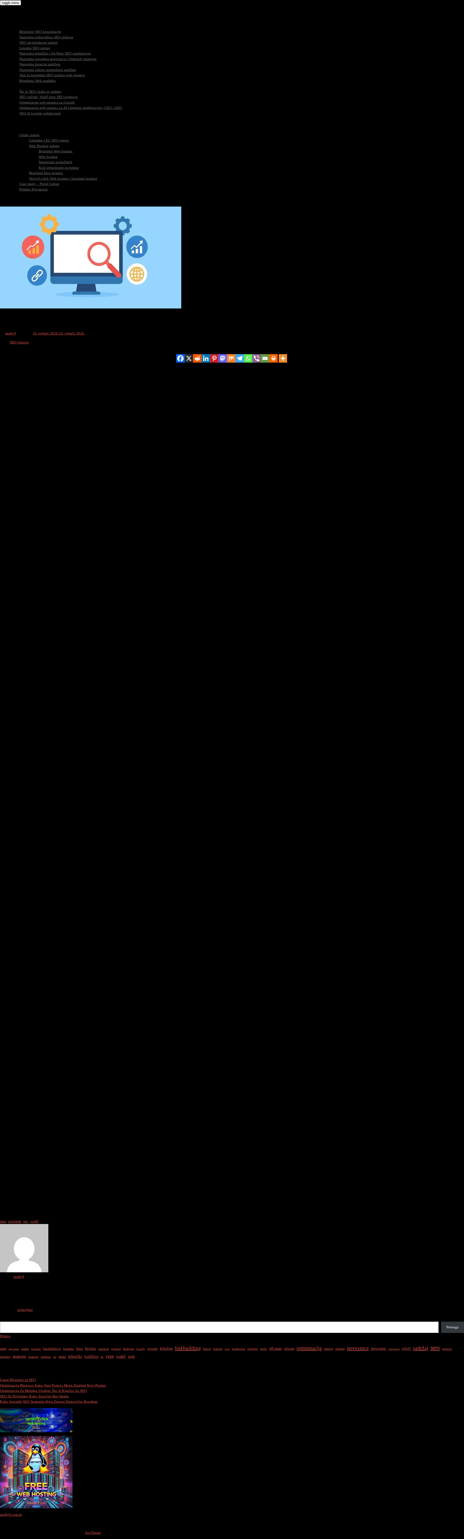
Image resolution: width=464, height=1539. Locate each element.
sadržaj (420, 1348)
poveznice (358, 1348)
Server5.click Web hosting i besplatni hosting (63, 178)
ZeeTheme (93, 1533)
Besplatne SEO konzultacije (40, 32)
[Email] (265, 358)
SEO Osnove (19, 342)
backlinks (68, 1349)
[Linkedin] (206, 358)
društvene (128, 1349)
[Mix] (231, 358)
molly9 (10, 333)
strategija (19, 1356)
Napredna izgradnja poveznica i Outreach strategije (58, 59)
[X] (189, 358)
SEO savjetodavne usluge (38, 42)
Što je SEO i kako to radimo (40, 91)
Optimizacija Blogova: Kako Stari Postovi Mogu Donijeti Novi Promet (53, 1385)
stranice (5, 1357)
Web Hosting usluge (44, 146)
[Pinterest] (214, 358)
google (152, 1348)
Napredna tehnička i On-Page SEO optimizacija (55, 53)
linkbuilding (188, 1348)
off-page (275, 1348)
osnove (328, 1349)
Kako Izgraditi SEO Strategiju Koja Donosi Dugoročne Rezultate (49, 1401)
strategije (33, 1357)
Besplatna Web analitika (37, 81)
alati (3, 1221)
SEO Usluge (19, 26)
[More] (283, 358)
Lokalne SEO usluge (34, 48)
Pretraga (6, 1319)
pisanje (340, 1349)
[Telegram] (239, 358)
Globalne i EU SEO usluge (49, 140)
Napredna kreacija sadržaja (39, 64)
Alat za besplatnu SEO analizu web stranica (52, 75)
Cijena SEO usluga (24, 119)
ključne (166, 1348)
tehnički (75, 1356)
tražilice (91, 1356)
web (131, 1356)
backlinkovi (52, 1349)
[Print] (273, 358)
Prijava (5, 1336)
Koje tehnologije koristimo (59, 168)
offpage (289, 1349)
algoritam (13, 1349)
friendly (140, 1349)
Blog (13, 195)
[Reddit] (197, 358)
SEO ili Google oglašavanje (40, 113)
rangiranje (394, 1349)
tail (54, 1357)
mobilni (252, 1349)
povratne (378, 1348)
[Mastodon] (222, 358)
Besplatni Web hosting (55, 151)
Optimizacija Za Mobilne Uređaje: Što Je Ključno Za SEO (43, 1391)
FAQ (13, 124)
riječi (406, 1348)
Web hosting (48, 157)
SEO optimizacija (23, 86)
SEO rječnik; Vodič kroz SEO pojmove (48, 97)
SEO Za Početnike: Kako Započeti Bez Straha (34, 1396)
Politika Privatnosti (33, 189)
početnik (14, 1221)
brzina (90, 1348)
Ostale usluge (29, 135)
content (116, 1349)
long (227, 1349)
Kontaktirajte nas (22, 200)
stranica (447, 1349)
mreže (263, 1349)
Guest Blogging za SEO (18, 1380)
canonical (103, 1349)
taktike (62, 1357)
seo (25, 1221)
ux (102, 1357)
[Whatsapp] (248, 358)
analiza (25, 1349)
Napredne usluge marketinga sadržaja (47, 70)
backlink (36, 1349)
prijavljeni (25, 1310)
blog (79, 1349)
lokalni (218, 1349)
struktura (46, 1357)
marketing (238, 1349)
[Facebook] (180, 358)
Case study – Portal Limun (39, 184)
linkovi (207, 1349)
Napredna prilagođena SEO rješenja (46, 37)
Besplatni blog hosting (46, 173)
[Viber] (256, 358)
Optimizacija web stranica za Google (47, 102)
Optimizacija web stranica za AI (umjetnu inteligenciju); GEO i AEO (70, 108)
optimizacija (309, 1348)
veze (110, 1356)
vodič (34, 1221)
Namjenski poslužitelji (55, 162)
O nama (16, 129)
